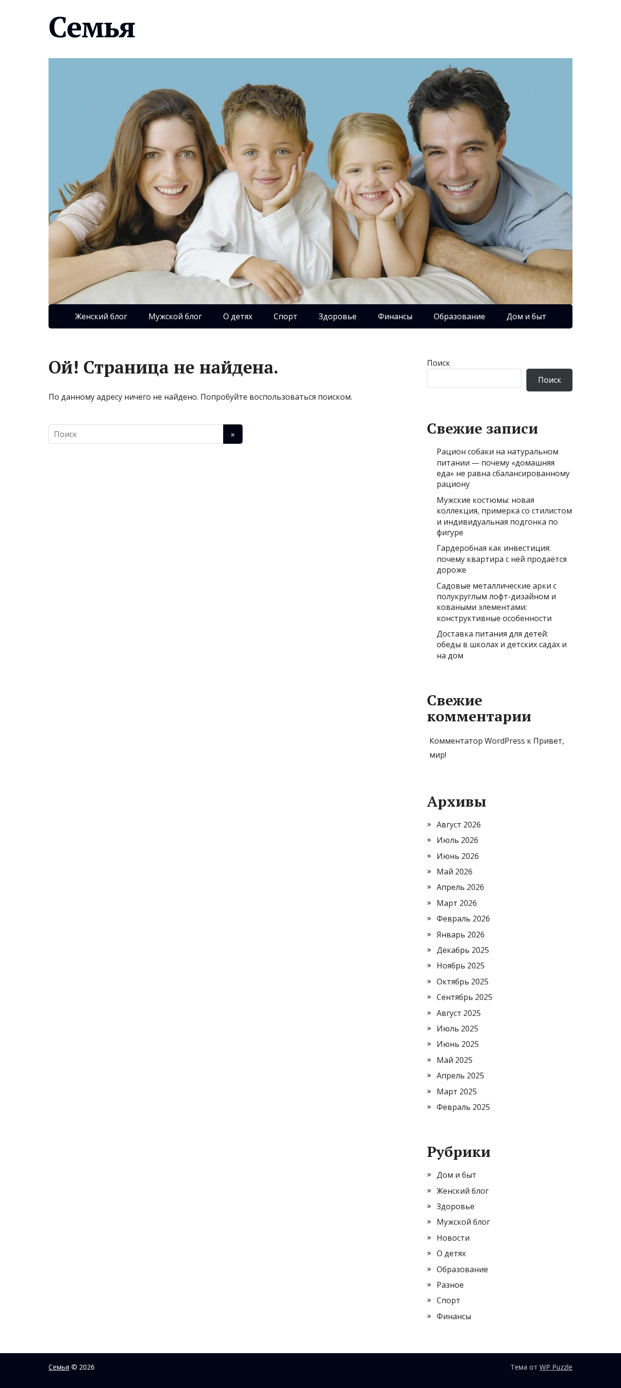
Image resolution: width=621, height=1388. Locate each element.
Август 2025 (459, 1013)
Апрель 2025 (460, 1075)
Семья (92, 27)
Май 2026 (455, 871)
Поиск (438, 363)
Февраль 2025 (463, 1107)
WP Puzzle (555, 1367)
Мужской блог (175, 316)
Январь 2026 (461, 934)
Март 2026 (457, 903)
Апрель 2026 (460, 887)
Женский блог (101, 316)
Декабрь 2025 (463, 950)
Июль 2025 (457, 1028)
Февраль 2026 (463, 918)
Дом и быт (526, 316)
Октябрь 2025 (463, 981)
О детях (237, 316)
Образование (459, 316)
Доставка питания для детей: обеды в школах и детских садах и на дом (502, 644)
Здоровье (338, 316)
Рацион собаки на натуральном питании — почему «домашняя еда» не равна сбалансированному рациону (503, 467)
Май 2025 (455, 1060)
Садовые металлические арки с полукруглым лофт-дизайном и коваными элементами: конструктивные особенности (496, 602)
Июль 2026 (457, 840)
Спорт (285, 316)
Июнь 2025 (458, 1044)
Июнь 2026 (458, 856)
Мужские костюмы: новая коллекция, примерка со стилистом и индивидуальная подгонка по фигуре (504, 516)
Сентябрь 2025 (464, 997)
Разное (450, 1284)
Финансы (395, 316)
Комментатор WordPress (477, 740)
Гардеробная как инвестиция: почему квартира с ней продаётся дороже (502, 559)
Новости (453, 1237)
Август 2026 (459, 824)
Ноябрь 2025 (461, 965)
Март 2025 (457, 1091)
